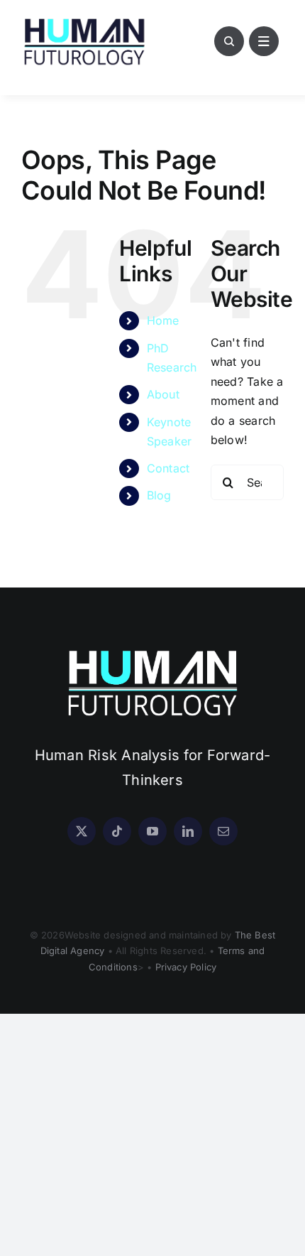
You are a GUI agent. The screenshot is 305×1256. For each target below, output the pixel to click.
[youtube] (152, 831)
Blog (159, 495)
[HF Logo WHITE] (152, 650)
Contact (168, 468)
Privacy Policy (186, 967)
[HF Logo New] (84, 20)
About (163, 394)
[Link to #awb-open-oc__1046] (229, 41)
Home (163, 320)
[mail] (223, 831)
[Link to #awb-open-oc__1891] (264, 41)
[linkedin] (188, 831)
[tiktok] (117, 831)
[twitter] (81, 831)
